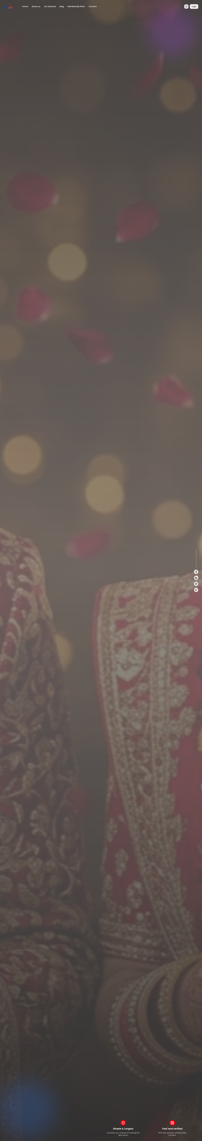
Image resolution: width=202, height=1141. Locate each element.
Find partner (13, 588)
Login (194, 6)
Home (25, 6)
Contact (93, 6)
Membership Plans (76, 6)
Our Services (50, 6)
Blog (62, 6)
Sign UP (31, 588)
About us (36, 6)
